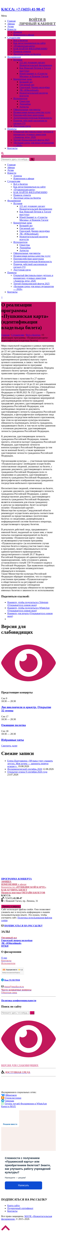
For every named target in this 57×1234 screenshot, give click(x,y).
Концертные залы (22, 79)
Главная (11, 21)
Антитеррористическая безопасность (32, 117)
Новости (11, 29)
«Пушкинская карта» (24, 46)
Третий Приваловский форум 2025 (31, 140)
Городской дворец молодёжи (16, 940)
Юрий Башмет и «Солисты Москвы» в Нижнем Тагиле (33, 75)
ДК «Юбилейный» (29, 90)
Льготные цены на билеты (27, 54)
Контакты (12, 148)
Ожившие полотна (13, 725)
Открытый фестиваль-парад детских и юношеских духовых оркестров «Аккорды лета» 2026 (33, 134)
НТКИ (4, 946)
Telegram (9, 1100)
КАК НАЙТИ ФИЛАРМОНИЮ (30, 48)
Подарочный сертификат (20, 1208)
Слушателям (13, 37)
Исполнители (20, 98)
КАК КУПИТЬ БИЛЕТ (14, 890)
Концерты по (23, 887)
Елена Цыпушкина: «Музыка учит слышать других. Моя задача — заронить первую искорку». (30, 763)
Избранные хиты (12, 739)
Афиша (11, 23)
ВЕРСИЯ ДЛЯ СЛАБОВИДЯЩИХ (19, 1065)
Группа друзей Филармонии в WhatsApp (26, 1103)
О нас (4, 957)
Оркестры (24, 101)
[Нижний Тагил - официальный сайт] (16, 818)
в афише (13, 884)
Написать (23, 1185)
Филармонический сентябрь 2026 (24, 769)
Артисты (24, 106)
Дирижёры (25, 104)
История (17, 59)
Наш (12, 980)
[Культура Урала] (22, 806)
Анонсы (17, 32)
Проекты (12, 129)
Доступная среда (22, 126)
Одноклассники (13, 1098)
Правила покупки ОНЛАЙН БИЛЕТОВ (23, 892)
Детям (10, 26)
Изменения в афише (23, 35)
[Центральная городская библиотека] (23, 834)
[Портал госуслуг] (16, 868)
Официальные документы (26, 109)
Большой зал (26, 82)
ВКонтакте (11, 1095)
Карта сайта (13, 1205)
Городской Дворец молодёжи (34, 87)
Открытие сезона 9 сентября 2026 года (27, 772)
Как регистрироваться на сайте (29, 43)
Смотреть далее (9, 745)
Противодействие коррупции (28, 115)
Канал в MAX (8, 1106)
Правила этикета (22, 51)
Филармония (14, 57)
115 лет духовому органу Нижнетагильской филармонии (35, 64)
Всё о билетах (20, 40)
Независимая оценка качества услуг (32, 112)
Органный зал (26, 84)
